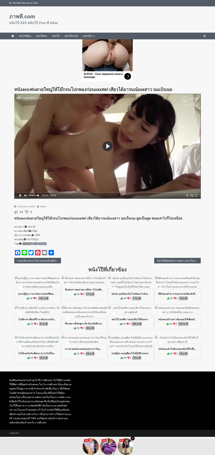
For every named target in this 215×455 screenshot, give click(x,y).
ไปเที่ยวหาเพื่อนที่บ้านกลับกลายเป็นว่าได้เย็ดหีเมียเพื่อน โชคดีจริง (51, 319)
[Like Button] (16, 212)
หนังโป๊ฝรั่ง (41, 36)
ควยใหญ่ (27, 243)
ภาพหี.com (22, 16)
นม (35, 243)
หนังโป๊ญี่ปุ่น (25, 36)
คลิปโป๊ (55, 36)
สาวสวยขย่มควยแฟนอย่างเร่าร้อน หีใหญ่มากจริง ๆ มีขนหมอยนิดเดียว (100, 349)
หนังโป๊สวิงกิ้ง (71, 36)
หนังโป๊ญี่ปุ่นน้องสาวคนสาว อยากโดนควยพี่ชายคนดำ (179, 260)
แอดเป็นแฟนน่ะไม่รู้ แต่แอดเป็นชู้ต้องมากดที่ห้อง (40, 260)
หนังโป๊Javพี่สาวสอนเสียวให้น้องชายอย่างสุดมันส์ (137, 319)
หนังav (42, 243)
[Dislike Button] (26, 212)
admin (43, 206)
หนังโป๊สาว (88, 36)
